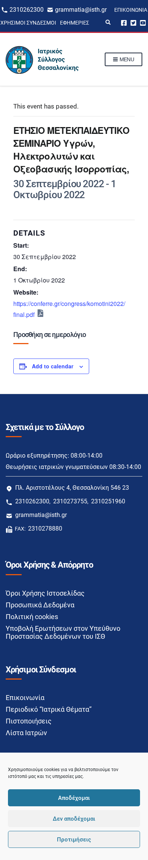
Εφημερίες (74, 23)
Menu (126, 59)
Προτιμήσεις (74, 839)
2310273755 (70, 501)
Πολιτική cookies (32, 617)
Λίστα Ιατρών (26, 733)
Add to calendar (52, 366)
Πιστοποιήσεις (29, 721)
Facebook (124, 22)
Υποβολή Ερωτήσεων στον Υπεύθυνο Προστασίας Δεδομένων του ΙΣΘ (63, 632)
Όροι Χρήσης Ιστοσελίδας (45, 593)
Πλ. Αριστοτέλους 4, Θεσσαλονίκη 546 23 (72, 487)
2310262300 (26, 9)
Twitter (133, 22)
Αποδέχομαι (74, 798)
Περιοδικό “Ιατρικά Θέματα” (48, 709)
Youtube (143, 22)
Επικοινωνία (130, 10)
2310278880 (45, 528)
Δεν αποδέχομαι (74, 818)
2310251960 (108, 501)
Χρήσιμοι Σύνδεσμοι (28, 23)
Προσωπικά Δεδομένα (40, 605)
